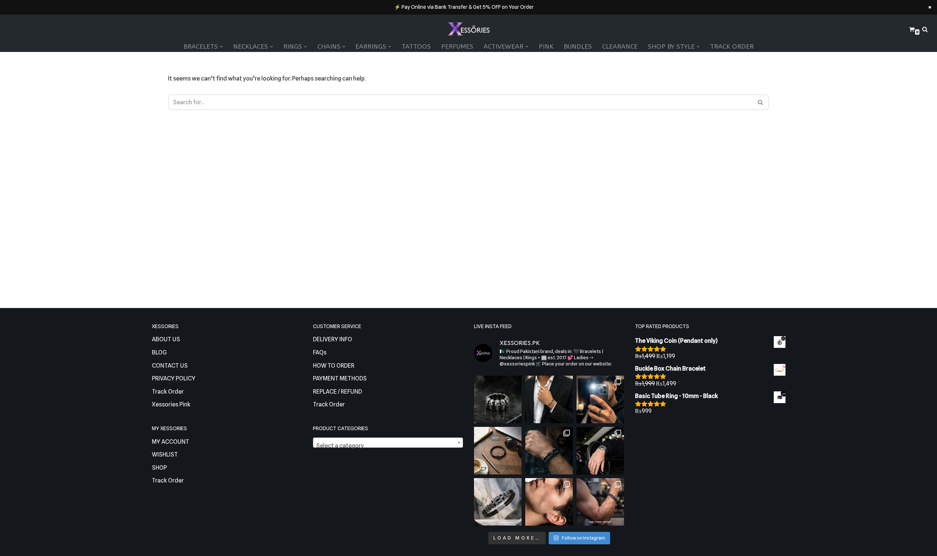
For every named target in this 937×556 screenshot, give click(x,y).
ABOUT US (166, 339)
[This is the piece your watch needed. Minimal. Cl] (600, 450)
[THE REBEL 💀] (498, 399)
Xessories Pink (171, 404)
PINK (546, 46)
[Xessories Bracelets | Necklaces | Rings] (468, 29)
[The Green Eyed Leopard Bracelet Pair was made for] (549, 450)
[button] (221, 46)
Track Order (732, 46)
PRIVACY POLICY (173, 378)
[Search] (925, 29)
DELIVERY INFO (332, 339)
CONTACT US (170, 365)
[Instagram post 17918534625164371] (498, 450)
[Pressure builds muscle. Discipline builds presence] (600, 502)
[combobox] (388, 442)
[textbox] (388, 446)
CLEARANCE (620, 46)
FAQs (319, 352)
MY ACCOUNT (170, 441)
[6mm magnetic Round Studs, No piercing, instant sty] (549, 502)
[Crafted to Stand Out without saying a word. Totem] (498, 502)
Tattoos (416, 46)
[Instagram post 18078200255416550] (600, 399)
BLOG (159, 352)
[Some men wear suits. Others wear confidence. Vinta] (549, 399)
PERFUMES (457, 46)
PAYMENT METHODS (340, 378)
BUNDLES (578, 46)
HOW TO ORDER (333, 365)
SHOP (159, 467)
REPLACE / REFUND (337, 391)
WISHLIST (165, 454)
